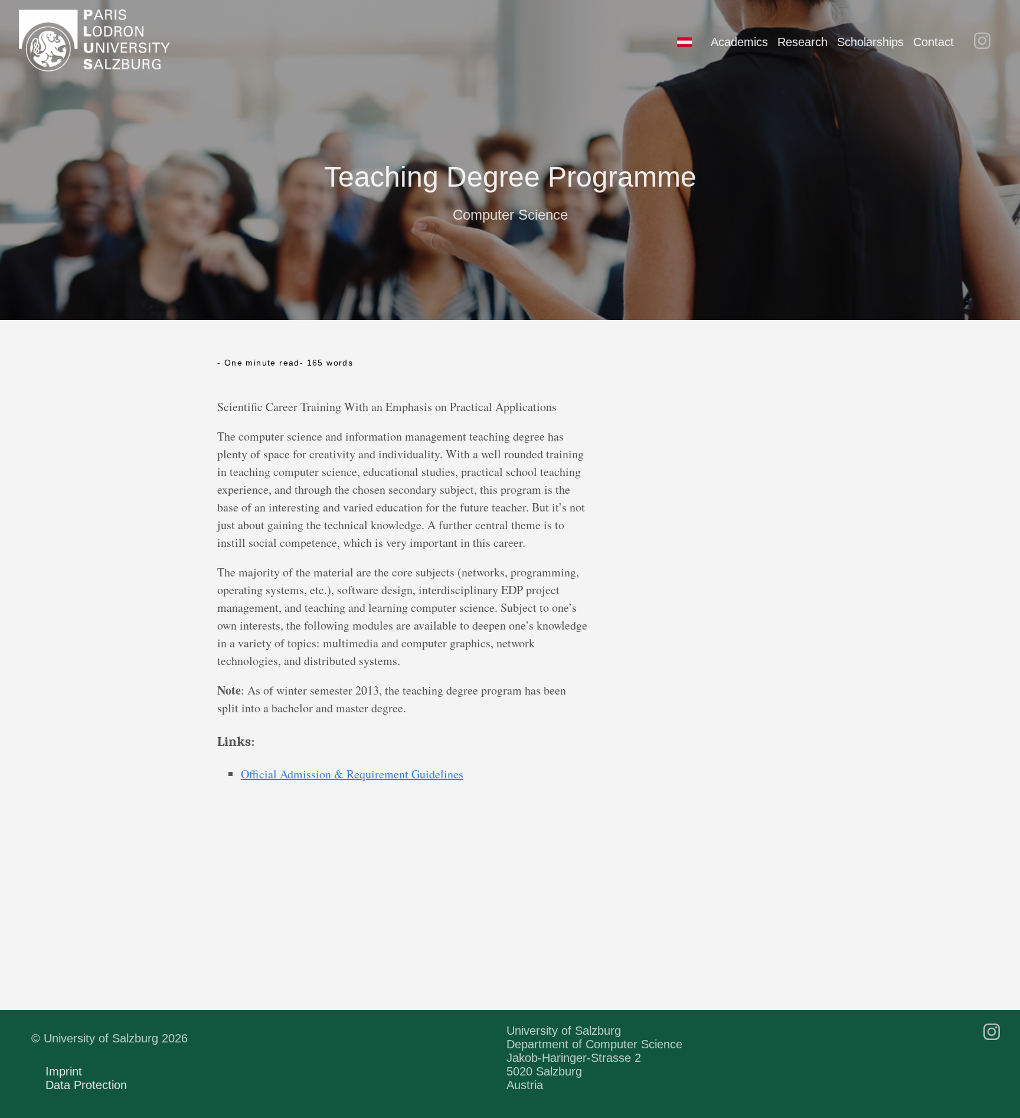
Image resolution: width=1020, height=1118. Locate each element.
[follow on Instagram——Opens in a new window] (986, 42)
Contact (933, 41)
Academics (739, 41)
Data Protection (86, 1084)
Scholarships (870, 41)
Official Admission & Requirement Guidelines (352, 774)
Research (802, 41)
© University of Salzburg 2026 (109, 1038)
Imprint (63, 1071)
